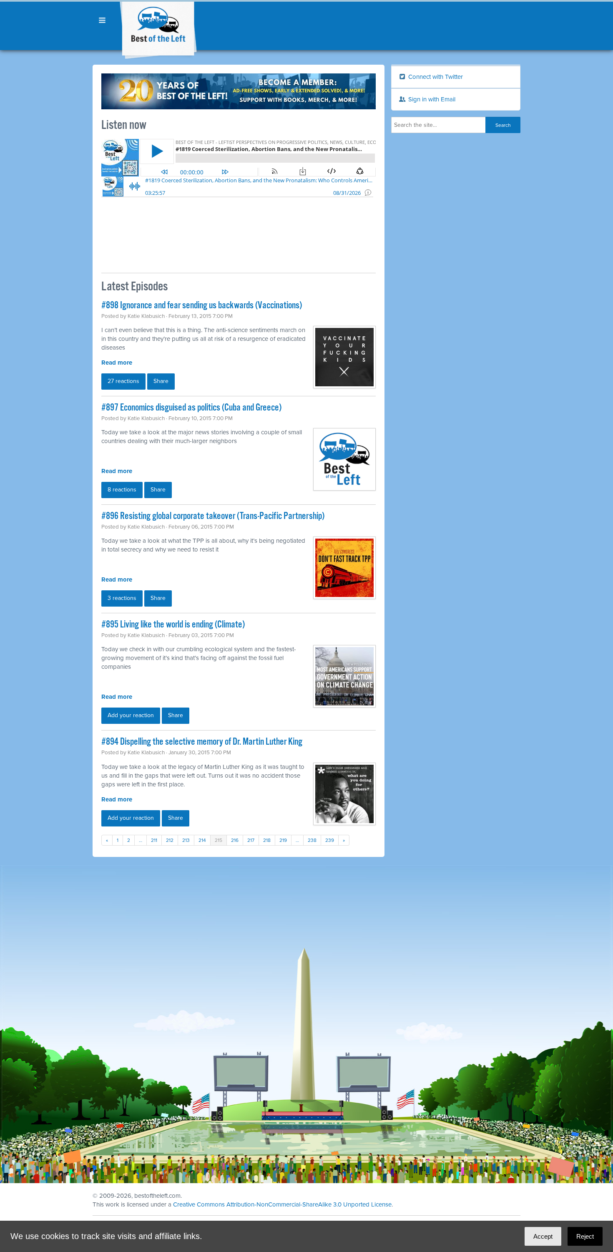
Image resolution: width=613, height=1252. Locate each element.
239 (329, 840)
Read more (116, 362)
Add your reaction (131, 715)
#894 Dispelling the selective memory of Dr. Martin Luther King (201, 742)
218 (267, 840)
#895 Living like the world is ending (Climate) (173, 625)
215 (218, 840)
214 (202, 840)
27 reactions (123, 381)
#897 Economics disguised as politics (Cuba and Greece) (191, 408)
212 (169, 840)
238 (312, 840)
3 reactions (122, 598)
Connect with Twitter (435, 77)
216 (235, 840)
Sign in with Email (431, 99)
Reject (585, 1236)
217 (250, 840)
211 (154, 840)
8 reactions (122, 489)
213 (186, 840)
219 (283, 840)
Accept (543, 1236)
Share (160, 381)
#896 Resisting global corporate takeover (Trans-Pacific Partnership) (212, 516)
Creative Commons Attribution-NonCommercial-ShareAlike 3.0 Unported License (282, 1204)
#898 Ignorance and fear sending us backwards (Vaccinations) (201, 306)
